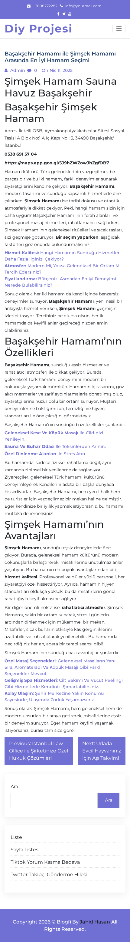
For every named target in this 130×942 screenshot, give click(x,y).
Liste (16, 837)
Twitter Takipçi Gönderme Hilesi (49, 874)
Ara (14, 786)
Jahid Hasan (95, 922)
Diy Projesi (39, 28)
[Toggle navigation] (118, 28)
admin (17, 70)
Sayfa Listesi (25, 850)
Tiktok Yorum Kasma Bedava (45, 862)
